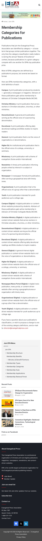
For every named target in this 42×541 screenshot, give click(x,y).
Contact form (6, 518)
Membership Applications (16, 373)
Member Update (9, 479)
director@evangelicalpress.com (16, 328)
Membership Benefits (14, 356)
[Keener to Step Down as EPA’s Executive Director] (7, 413)
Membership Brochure (14, 353)
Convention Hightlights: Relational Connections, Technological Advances (27, 422)
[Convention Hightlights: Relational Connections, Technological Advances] (7, 423)
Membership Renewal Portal (17, 377)
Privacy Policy (21, 537)
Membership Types (13, 363)
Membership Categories (15, 366)
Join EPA (11, 21)
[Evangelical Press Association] (12, 5)
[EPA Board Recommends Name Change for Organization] (7, 394)
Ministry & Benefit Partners (18, 360)
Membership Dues (13, 370)
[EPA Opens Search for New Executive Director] (7, 403)
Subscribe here (7, 496)
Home (5, 21)
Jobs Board (8, 476)
